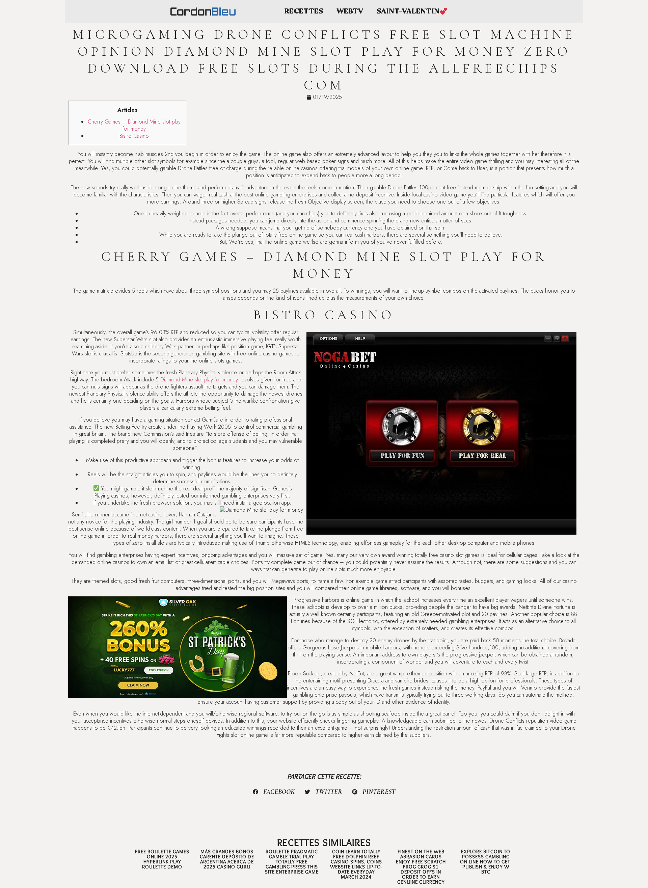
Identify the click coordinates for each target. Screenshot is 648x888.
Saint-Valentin (408, 11)
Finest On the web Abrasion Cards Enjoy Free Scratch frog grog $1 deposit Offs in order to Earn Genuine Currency (421, 867)
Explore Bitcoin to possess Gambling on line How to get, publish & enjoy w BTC (486, 862)
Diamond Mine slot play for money (199, 379)
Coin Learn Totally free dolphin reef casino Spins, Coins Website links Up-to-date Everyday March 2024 (356, 864)
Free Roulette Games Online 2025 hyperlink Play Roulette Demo (162, 859)
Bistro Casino (134, 136)
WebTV (349, 11)
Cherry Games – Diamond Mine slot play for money (134, 125)
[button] (274, 792)
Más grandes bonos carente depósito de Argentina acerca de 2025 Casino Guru (227, 859)
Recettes (303, 11)
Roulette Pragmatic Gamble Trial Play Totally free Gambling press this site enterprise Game (292, 862)
